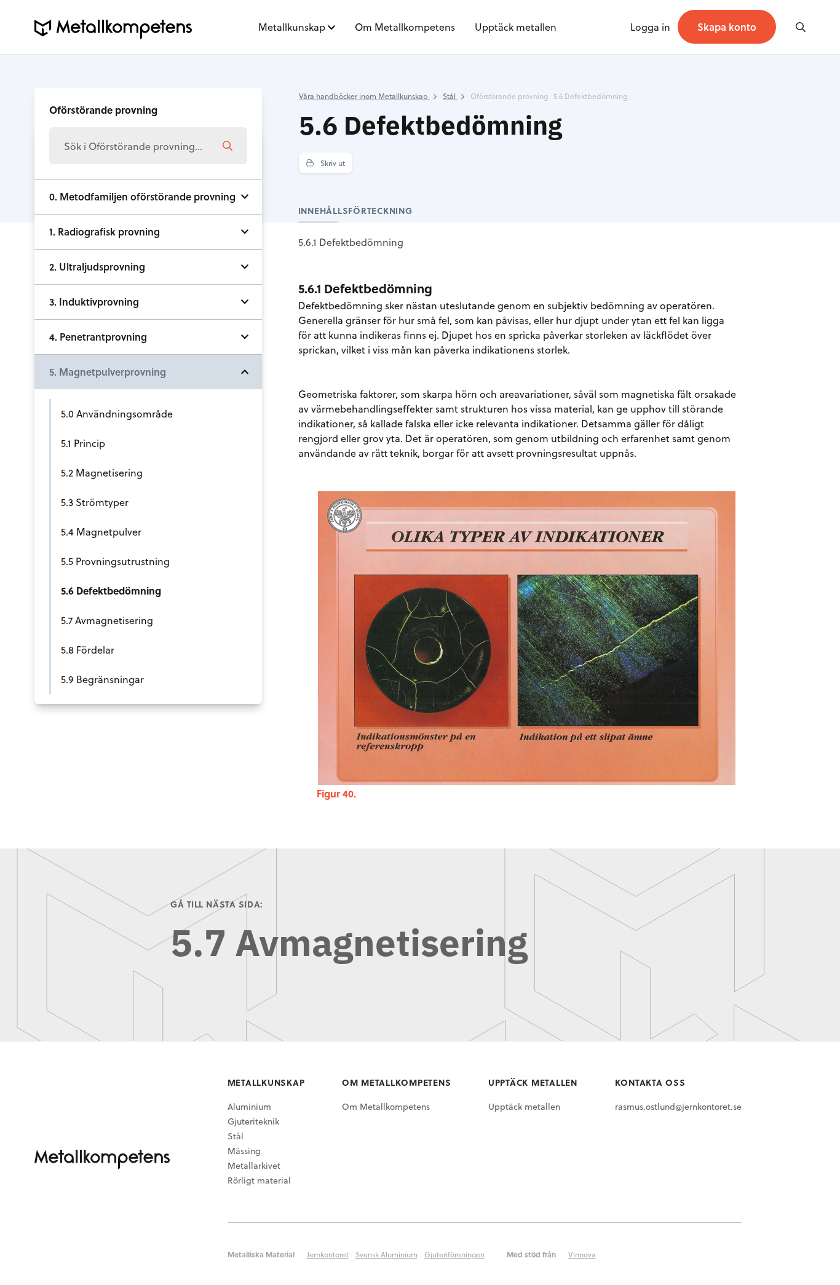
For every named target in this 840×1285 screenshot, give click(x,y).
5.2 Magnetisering (102, 472)
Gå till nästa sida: (216, 904)
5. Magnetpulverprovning (107, 372)
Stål (236, 1135)
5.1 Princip (83, 443)
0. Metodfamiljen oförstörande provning (142, 196)
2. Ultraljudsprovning (97, 266)
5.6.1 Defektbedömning (350, 242)
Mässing (244, 1150)
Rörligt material (259, 1180)
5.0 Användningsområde (117, 413)
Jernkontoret (328, 1254)
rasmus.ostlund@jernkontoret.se (678, 1106)
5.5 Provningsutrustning (115, 561)
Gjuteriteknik (253, 1121)
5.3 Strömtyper (95, 502)
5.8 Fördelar (87, 649)
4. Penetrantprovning (98, 337)
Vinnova (582, 1254)
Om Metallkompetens (405, 27)
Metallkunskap (291, 27)
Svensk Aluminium (386, 1254)
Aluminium (249, 1106)
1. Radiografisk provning (104, 231)
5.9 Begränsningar (102, 679)
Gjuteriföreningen (454, 1254)
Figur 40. (336, 793)
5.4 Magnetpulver (101, 531)
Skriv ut (332, 162)
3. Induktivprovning (94, 302)
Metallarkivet (254, 1165)
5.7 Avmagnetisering (107, 620)
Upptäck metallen (516, 27)
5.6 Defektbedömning (111, 590)
